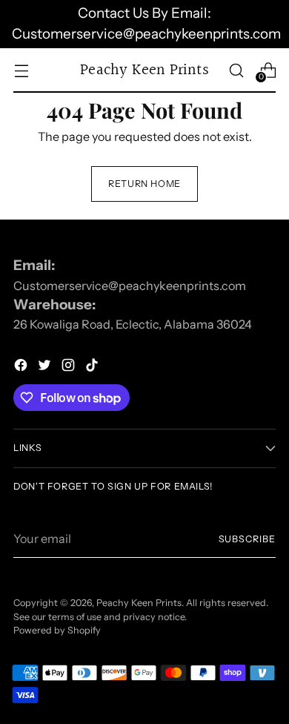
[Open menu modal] (21, 70)
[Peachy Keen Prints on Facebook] (22, 367)
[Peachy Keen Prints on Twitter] (46, 367)
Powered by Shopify (57, 630)
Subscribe (247, 538)
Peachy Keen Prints (139, 602)
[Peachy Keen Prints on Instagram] (70, 367)
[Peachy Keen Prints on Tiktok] (93, 367)
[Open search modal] (236, 70)
